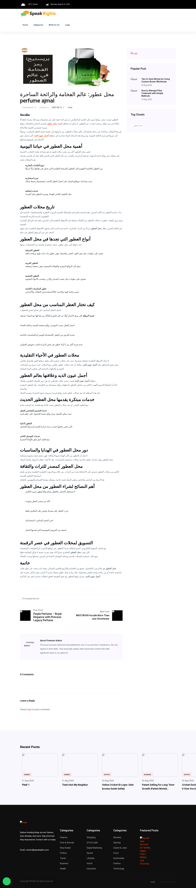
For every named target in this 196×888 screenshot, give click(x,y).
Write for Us (54, 25)
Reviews (117, 837)
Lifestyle (42, 107)
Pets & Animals (67, 842)
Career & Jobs (120, 848)
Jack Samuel (27, 107)
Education (91, 868)
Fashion (117, 863)
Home (25, 25)
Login (67, 25)
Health (63, 868)
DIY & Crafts (92, 842)
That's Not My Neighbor (75, 784)
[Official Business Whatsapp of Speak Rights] (7, 881)
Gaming (27, 775)
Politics (63, 853)
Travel (63, 858)
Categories (38, 25)
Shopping (91, 837)
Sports (107, 775)
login (29, 709)
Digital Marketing (94, 848)
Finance (63, 837)
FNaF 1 (26, 784)
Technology (118, 868)
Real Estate (65, 848)
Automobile (118, 858)
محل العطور (137, 125)
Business (147, 775)
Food (115, 853)
